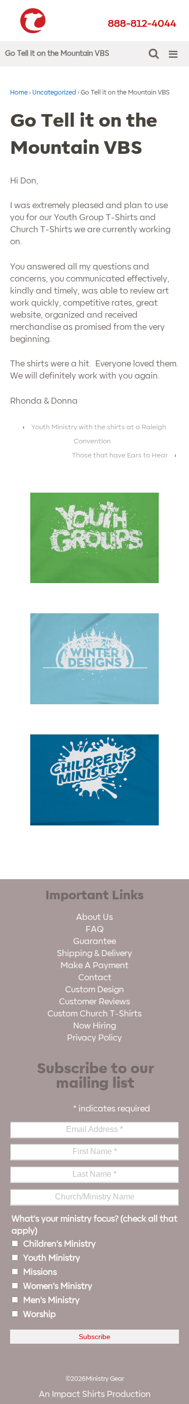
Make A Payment (94, 966)
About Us (94, 917)
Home (19, 92)
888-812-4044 (142, 24)
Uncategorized (54, 92)
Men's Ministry (51, 1300)
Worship (39, 1315)
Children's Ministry (59, 1244)
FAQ (94, 929)
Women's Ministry (57, 1286)
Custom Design (94, 990)
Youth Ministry (51, 1258)
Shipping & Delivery (94, 954)
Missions (40, 1272)
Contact (94, 978)
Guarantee (94, 942)
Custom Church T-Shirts (94, 1014)
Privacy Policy (94, 1038)
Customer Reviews (94, 1002)
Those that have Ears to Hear (120, 455)
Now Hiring (94, 1026)
